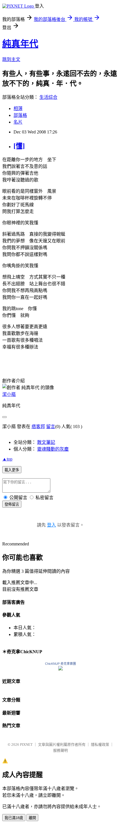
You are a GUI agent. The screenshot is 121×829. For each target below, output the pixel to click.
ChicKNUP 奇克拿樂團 (60, 663)
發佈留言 (12, 504)
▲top (7, 459)
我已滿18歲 (14, 818)
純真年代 (20, 44)
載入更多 (12, 470)
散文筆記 (46, 442)
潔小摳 (9, 394)
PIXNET (26, 744)
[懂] (19, 146)
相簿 (18, 108)
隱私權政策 (100, 744)
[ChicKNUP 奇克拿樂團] (60, 668)
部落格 (20, 115)
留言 (50, 426)
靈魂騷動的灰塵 (53, 449)
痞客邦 (38, 426)
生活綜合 (48, 97)
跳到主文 (11, 59)
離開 (32, 818)
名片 (18, 122)
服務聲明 (60, 750)
